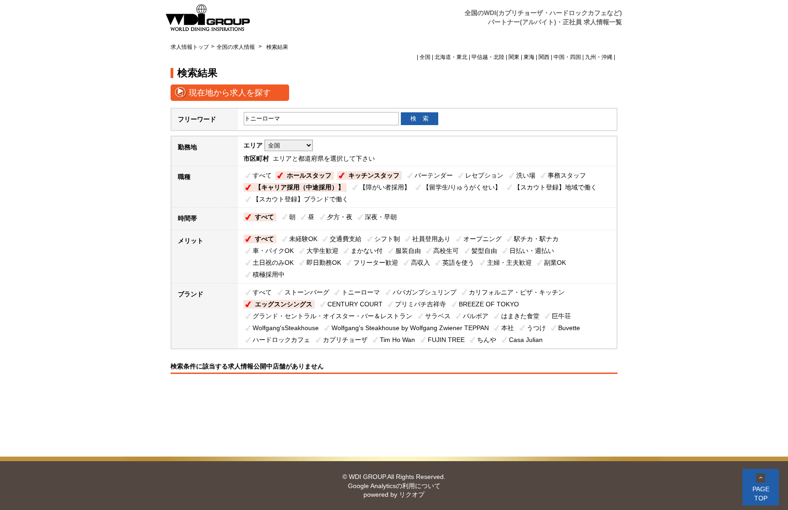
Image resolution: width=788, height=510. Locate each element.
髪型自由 (484, 250)
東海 (529, 57)
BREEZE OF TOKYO (489, 304)
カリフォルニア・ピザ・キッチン (517, 292)
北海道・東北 (451, 57)
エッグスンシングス (283, 304)
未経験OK (303, 238)
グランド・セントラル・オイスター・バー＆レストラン (332, 316)
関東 (513, 57)
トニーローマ (361, 292)
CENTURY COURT (355, 304)
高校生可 (446, 250)
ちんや (486, 339)
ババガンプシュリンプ (424, 292)
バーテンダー (434, 175)
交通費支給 (346, 238)
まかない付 (367, 250)
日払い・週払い (531, 250)
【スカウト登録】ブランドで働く (300, 199)
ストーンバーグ (307, 292)
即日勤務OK (323, 262)
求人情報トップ (190, 47)
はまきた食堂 (520, 316)
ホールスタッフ (309, 175)
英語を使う (458, 262)
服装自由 (408, 250)
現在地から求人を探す (230, 92)
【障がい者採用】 (384, 187)
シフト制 (387, 238)
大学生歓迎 (322, 250)
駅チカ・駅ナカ (536, 238)
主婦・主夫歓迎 (509, 262)
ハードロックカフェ (281, 339)
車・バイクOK (273, 250)
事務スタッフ (567, 175)
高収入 (420, 262)
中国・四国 (567, 57)
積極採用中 (269, 274)
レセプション (484, 175)
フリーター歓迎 (375, 262)
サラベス (438, 316)
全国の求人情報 (236, 47)
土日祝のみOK (273, 262)
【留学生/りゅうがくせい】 (462, 187)
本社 (507, 327)
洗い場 (525, 175)
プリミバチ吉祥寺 (420, 304)
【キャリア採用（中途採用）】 (299, 187)
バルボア (475, 316)
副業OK (555, 262)
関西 (544, 57)
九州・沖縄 (598, 57)
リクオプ (412, 494)
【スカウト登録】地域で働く (555, 187)
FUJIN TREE (446, 339)
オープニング (482, 238)
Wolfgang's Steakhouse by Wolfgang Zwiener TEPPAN (410, 327)
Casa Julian (526, 339)
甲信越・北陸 (488, 57)
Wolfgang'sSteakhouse (286, 327)
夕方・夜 (340, 217)
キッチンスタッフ (373, 175)
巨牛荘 (561, 316)
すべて (262, 175)
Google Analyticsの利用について (394, 485)
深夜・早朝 (381, 217)
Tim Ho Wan (397, 339)
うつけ (536, 327)
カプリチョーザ (345, 339)
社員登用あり (431, 238)
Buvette (569, 327)
